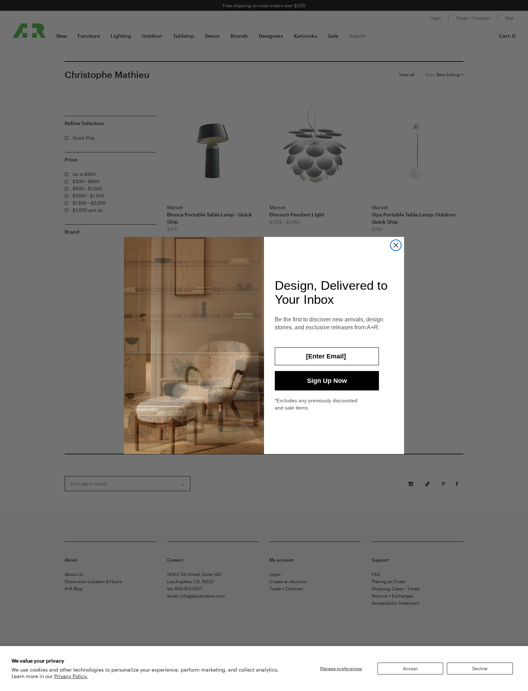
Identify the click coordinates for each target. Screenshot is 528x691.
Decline (479, 668)
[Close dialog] (395, 245)
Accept (410, 668)
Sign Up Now (327, 380)
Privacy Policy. (71, 676)
